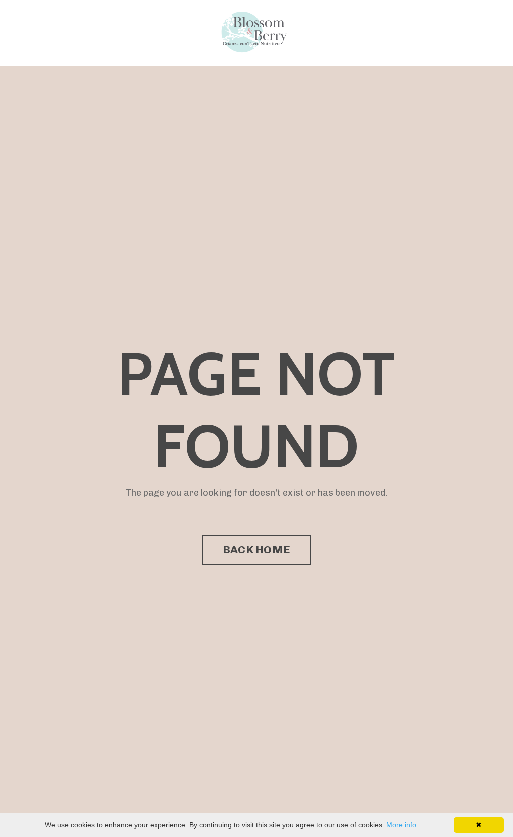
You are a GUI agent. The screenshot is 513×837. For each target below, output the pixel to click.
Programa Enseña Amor (69, 32)
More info (401, 825)
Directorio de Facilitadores (176, 32)
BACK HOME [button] (256, 549)
